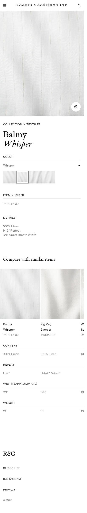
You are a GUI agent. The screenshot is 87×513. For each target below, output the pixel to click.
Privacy (9, 489)
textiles (33, 124)
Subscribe (11, 468)
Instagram (12, 479)
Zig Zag (46, 324)
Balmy (7, 324)
